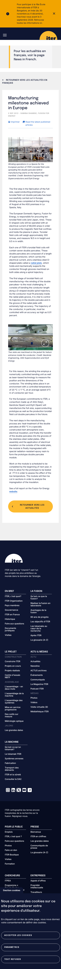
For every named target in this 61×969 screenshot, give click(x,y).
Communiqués (37, 680)
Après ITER (35, 635)
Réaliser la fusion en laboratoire (40, 604)
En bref (9, 591)
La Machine (12, 742)
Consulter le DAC (13, 779)
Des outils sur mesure (11, 715)
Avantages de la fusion (38, 611)
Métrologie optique (14, 721)
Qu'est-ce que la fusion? (38, 597)
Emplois (9, 832)
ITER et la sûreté (13, 775)
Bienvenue (35, 832)
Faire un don (11, 850)
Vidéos (33, 702)
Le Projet (11, 652)
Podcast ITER (37, 689)
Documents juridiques (10, 629)
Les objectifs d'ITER (40, 622)
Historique (10, 619)
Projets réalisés (12, 670)
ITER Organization (14, 601)
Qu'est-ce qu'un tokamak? (13, 748)
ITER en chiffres (38, 836)
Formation (10, 864)
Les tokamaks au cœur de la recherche (38, 628)
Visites (8, 635)
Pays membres (12, 605)
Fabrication (10, 763)
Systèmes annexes (14, 759)
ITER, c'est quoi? (13, 596)
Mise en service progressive (12, 708)
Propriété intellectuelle (36, 886)
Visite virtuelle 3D (39, 707)
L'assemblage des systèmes (14, 701)
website (13, 491)
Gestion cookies (11, 890)
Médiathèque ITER (39, 711)
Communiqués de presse (39, 847)
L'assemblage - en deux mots (14, 687)
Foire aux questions (14, 624)
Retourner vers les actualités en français (24, 81)
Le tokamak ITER (13, 754)
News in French (25, 59)
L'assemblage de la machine (14, 694)
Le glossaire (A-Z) (39, 640)
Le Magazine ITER (39, 684)
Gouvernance (11, 610)
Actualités (35, 661)
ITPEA (8, 881)
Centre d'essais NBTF (12, 676)
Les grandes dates (14, 730)
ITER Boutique (12, 855)
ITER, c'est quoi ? (13, 836)
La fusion (36, 591)
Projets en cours (13, 666)
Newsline (35, 666)
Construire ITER (12, 661)
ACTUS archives (38, 670)
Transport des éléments (12, 769)
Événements (36, 675)
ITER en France (12, 614)
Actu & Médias (39, 652)
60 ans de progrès (39, 617)
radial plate (36, 263)
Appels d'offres (38, 881)
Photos (33, 698)
